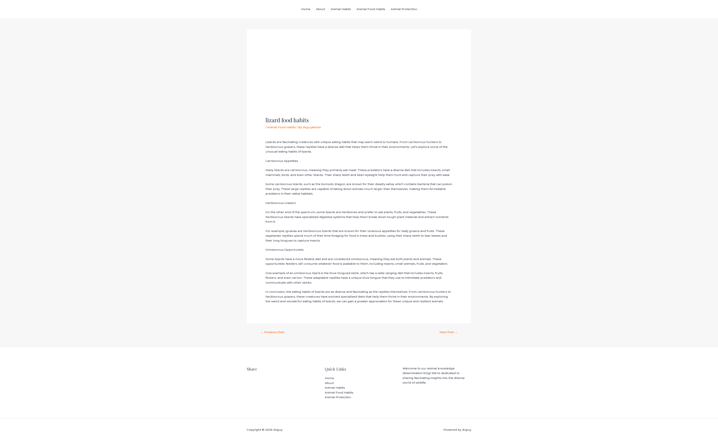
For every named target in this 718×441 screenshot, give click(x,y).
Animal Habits (341, 9)
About (320, 9)
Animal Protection (404, 9)
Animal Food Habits (371, 9)
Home (305, 9)
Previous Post (272, 332)
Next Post (448, 332)
